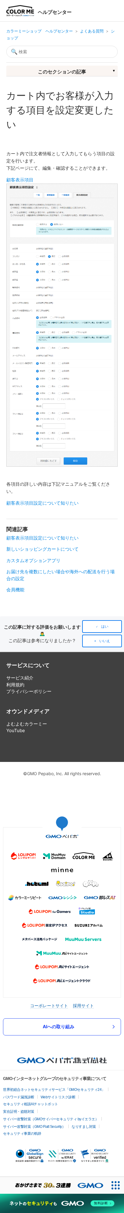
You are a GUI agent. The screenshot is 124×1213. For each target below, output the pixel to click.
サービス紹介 (19, 678)
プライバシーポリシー (28, 691)
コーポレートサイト (49, 1005)
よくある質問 (92, 31)
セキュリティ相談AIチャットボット (30, 1104)
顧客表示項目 (19, 180)
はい (104, 626)
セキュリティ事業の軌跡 (22, 1133)
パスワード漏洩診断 (18, 1097)
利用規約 (15, 685)
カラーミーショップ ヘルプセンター (39, 31)
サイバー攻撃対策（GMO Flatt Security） (34, 1127)
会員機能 (15, 590)
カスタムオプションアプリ (33, 560)
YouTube (15, 730)
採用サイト (83, 1005)
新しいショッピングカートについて (42, 549)
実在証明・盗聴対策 (18, 1111)
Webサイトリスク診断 (58, 1097)
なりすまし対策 (84, 1127)
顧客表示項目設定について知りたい (42, 503)
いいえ (104, 641)
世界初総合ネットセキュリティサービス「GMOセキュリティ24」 (54, 1090)
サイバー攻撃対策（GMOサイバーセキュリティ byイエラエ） (50, 1119)
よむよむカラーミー (26, 724)
